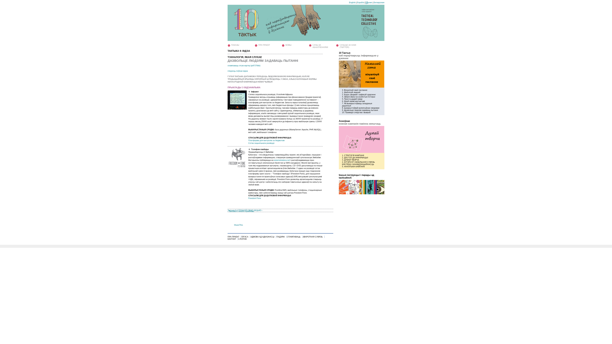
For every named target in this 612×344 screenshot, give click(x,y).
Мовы (288, 45)
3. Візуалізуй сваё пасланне (354, 90)
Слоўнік (242, 239)
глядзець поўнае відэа (238, 71)
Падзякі (281, 237)
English (352, 2)
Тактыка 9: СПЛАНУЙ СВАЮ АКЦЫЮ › (245, 210)
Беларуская (379, 2)
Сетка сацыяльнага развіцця (261, 143)
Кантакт (232, 239)
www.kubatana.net (282, 160)
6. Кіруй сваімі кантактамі (353, 101)
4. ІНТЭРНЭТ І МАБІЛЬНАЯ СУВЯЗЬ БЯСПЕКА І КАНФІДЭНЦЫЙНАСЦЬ (358, 163)
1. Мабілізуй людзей (351, 92)
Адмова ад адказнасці (262, 237)
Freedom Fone (254, 198)
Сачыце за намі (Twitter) (348, 46)
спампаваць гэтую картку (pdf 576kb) (244, 65)
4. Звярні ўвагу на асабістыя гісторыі (358, 97)
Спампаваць (294, 237)
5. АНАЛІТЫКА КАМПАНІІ (353, 166)
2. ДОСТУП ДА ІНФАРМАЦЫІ (355, 158)
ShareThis (238, 225)
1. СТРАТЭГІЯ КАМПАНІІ (353, 155)
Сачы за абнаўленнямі (320, 46)
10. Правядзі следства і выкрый (356, 112)
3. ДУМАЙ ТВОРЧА (350, 160)
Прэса (244, 237)
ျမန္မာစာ (369, 2)
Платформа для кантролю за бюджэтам (266, 140)
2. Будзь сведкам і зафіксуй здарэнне (359, 94)
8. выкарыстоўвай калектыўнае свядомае (360, 108)
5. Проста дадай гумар (352, 99)
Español (360, 2)
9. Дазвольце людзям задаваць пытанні (360, 110)
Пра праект (264, 45)
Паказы (235, 45)
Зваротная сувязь (313, 237)
